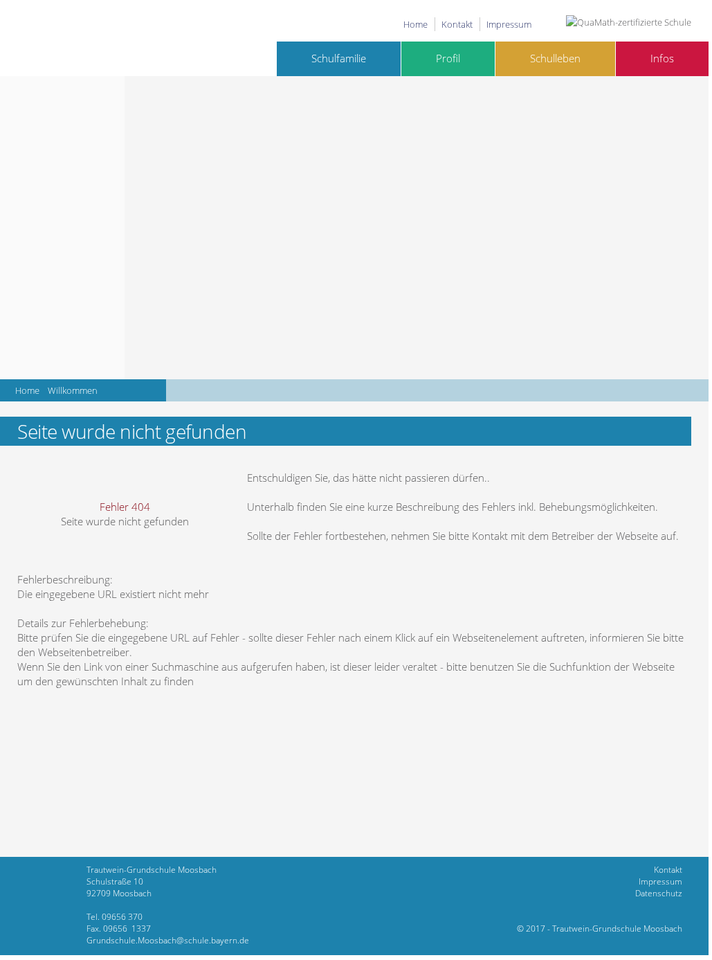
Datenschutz (658, 893)
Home (415, 24)
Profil (448, 58)
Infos (662, 58)
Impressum (508, 24)
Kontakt (457, 24)
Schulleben (555, 58)
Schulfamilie (338, 58)
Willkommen (73, 390)
